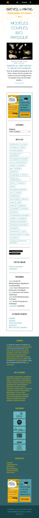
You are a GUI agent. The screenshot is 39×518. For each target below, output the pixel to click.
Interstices (13, 325)
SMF (10, 297)
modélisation (14, 196)
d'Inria (9, 350)
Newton (25, 199)
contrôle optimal (16, 150)
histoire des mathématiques (15, 179)
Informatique (25, 390)
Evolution (10, 386)
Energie (28, 382)
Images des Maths (15, 323)
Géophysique (19, 388)
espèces (13, 165)
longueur (21, 183)
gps (11, 168)
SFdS (10, 301)
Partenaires (10, 466)
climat (22, 147)
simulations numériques (19, 225)
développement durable (19, 159)
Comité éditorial (12, 464)
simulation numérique (18, 222)
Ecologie (25, 61)
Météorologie (11, 392)
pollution (22, 205)
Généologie (10, 388)
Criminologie (16, 380)
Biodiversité (14, 61)
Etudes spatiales (22, 384)
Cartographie (25, 378)
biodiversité (14, 144)
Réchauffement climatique (19, 396)
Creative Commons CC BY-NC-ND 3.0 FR (17, 511)
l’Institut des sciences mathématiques (19, 346)
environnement (20, 162)
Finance (16, 386)
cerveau (24, 144)
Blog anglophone (12, 468)
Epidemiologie (11, 384)
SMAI (11, 281)
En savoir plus (19, 83)
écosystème (14, 238)
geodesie (21, 165)
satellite (13, 218)
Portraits (18, 394)
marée (12, 186)
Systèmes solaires (19, 400)
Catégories (12, 129)
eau (11, 162)
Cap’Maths (19, 360)
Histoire (17, 390)
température (14, 231)
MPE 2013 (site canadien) (18, 327)
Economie (22, 382)
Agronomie (10, 376)
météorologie (15, 199)
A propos (9, 462)
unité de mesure (16, 234)
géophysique (14, 175)
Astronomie (18, 376)
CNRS (11, 288)
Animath (12, 320)
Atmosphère (27, 376)
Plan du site (11, 472)
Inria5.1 (13, 183)
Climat (9, 380)
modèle (18, 193)
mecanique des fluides (18, 189)
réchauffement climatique (19, 215)
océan (12, 202)
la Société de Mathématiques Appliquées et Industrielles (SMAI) (18, 354)
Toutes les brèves (12, 470)
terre (24, 231)
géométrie (14, 172)
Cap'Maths (13, 306)
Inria (11, 292)
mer (11, 193)
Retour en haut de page (19, 514)
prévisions (14, 212)
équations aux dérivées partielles (18, 242)
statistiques (14, 228)
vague (26, 234)
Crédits (29, 511)
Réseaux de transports (14, 398)
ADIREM (12, 318)
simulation (22, 218)
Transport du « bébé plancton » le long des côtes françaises (19, 66)
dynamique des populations (15, 154)
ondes (19, 202)
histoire (24, 175)
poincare (13, 205)
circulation (14, 147)
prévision (24, 209)
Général (22, 386)
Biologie (20, 61)
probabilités (14, 209)
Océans (16, 63)
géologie (18, 168)
